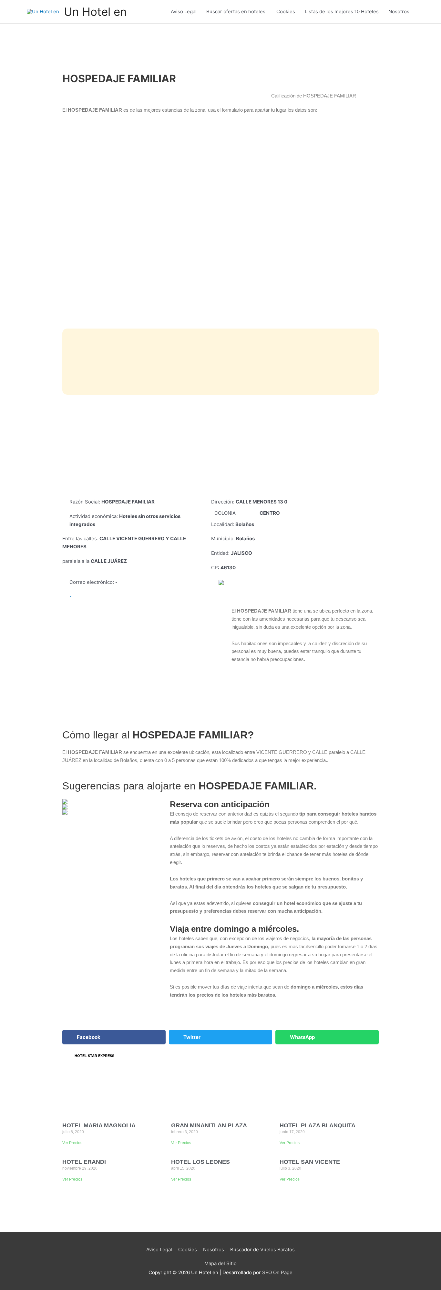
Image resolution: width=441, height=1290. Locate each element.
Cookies (285, 11)
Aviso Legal (184, 11)
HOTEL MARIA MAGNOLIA (99, 1125)
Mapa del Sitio (220, 1263)
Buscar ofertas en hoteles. (236, 11)
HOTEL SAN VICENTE (310, 1162)
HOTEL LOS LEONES (200, 1162)
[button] (114, 1037)
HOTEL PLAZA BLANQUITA (317, 1125)
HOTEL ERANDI (84, 1162)
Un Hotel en (95, 11)
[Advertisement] (220, 446)
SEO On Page (277, 1272)
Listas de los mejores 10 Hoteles (342, 11)
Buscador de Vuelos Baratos (262, 1249)
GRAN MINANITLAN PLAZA (209, 1125)
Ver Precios (72, 1143)
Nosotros (398, 11)
